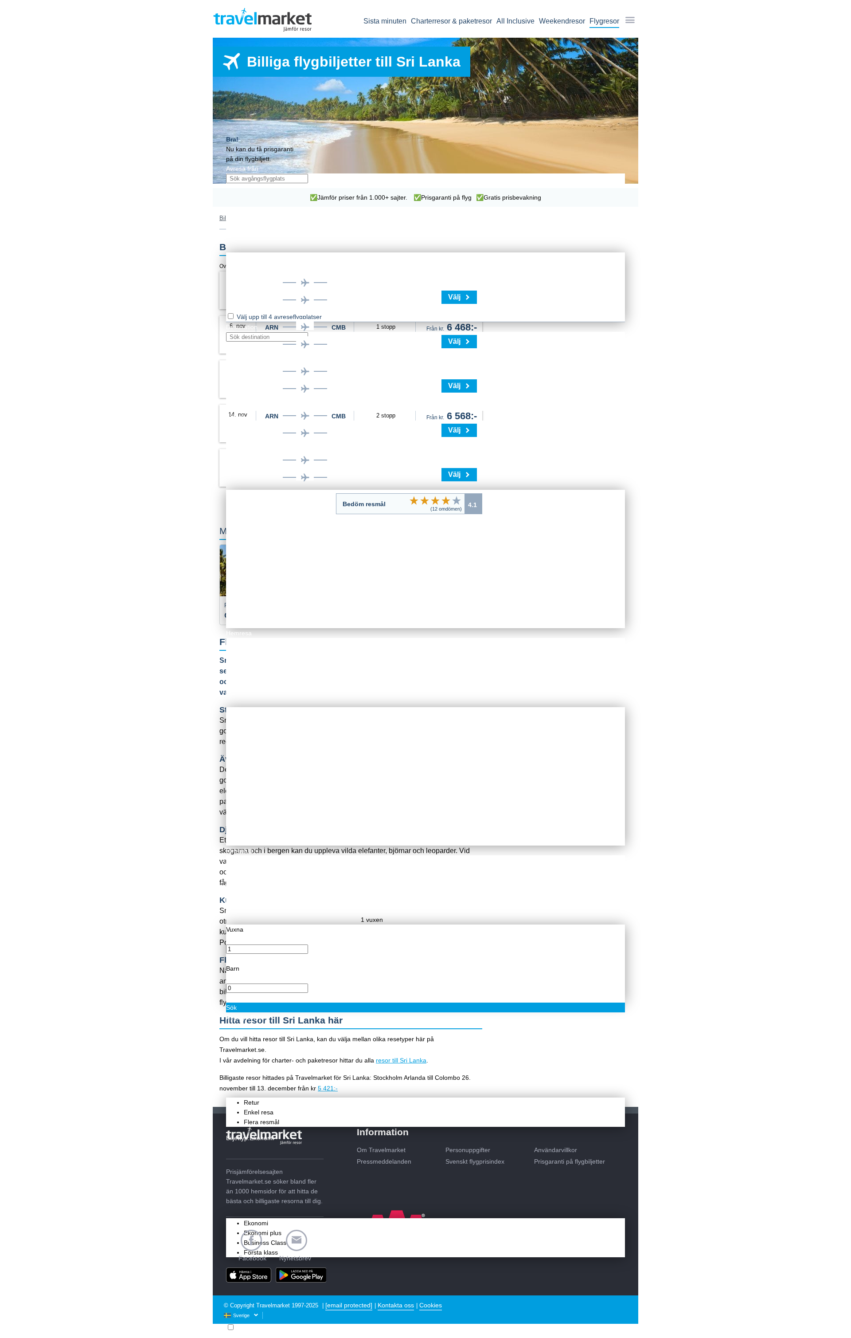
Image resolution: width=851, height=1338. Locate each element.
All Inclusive (515, 21)
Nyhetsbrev (295, 1258)
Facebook (252, 1258)
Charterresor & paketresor (451, 21)
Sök (231, 1007)
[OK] (435, 500)
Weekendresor (562, 21)
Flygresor (604, 21)
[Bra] (446, 500)
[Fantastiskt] (456, 500)
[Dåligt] (414, 500)
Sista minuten (384, 21)
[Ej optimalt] (424, 500)
